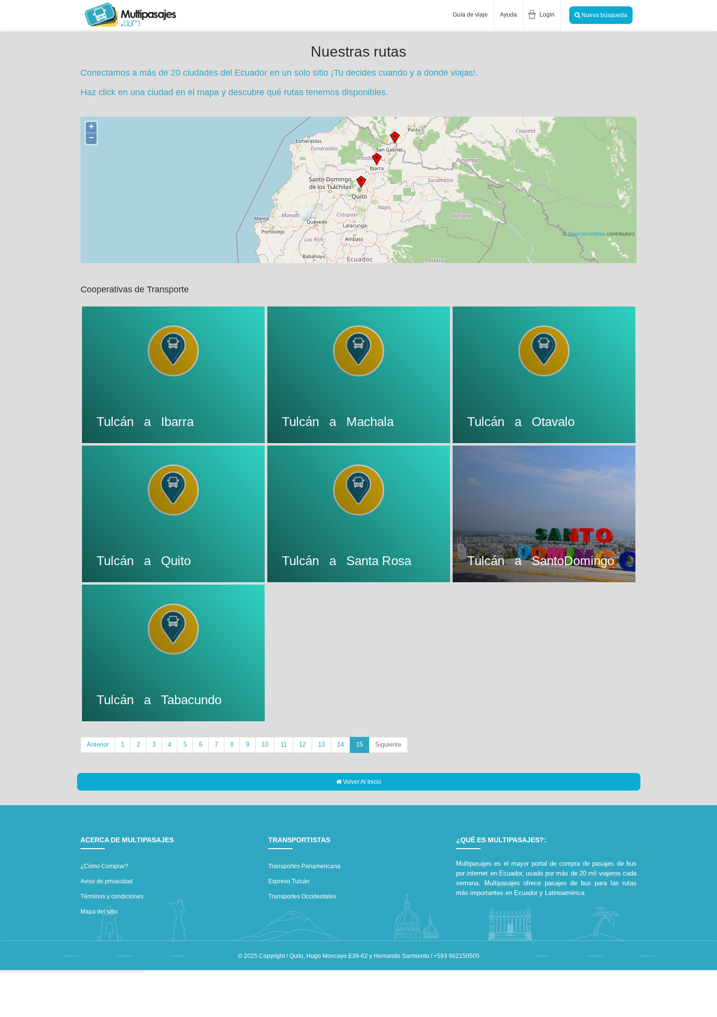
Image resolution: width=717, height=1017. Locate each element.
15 (362, 744)
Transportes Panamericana (304, 866)
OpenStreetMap (586, 234)
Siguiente (388, 744)
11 (283, 744)
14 (340, 744)
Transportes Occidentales (302, 896)
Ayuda (508, 14)
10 (264, 744)
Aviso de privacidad (106, 881)
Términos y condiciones (111, 896)
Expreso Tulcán (289, 881)
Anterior (98, 744)
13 (321, 744)
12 (302, 744)
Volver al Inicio (361, 781)
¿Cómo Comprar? (104, 866)
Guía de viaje (469, 14)
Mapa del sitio (99, 911)
